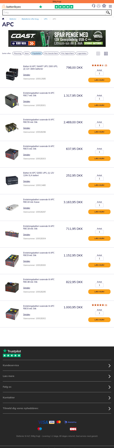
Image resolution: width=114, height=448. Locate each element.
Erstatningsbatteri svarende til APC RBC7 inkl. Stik (38, 94)
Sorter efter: (6, 53)
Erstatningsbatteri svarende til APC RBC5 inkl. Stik (38, 147)
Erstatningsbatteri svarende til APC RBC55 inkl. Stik (38, 120)
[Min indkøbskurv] (104, 5)
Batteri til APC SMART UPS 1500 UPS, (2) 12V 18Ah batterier (40, 67)
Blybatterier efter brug (30, 19)
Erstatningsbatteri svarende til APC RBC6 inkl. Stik (38, 307)
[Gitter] (98, 53)
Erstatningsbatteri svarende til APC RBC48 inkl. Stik (38, 280)
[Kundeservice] (93, 6)
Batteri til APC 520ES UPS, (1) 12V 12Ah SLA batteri (38, 174)
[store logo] (11, 6)
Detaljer (26, 75)
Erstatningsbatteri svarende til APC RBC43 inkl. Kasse (38, 200)
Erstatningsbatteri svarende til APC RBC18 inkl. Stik (38, 227)
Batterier (13, 19)
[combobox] (57, 12)
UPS (46, 19)
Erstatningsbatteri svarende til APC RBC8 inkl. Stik (38, 254)
